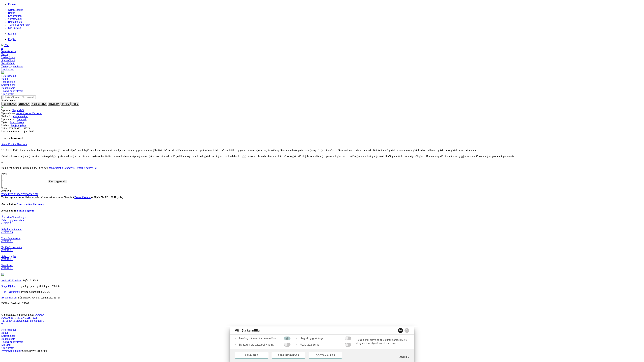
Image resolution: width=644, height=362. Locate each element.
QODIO (39, 314)
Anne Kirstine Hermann (29, 113)
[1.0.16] (404, 357)
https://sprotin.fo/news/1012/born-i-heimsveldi (73, 167)
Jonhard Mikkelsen (11, 280)
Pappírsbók (18, 110)
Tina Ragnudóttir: (11, 291)
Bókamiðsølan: (9, 297)
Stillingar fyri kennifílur (34, 350)
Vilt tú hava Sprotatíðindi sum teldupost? (22, 320)
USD (17, 194)
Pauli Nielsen (17, 122)
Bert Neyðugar (288, 355)
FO (400, 330)
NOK (29, 194)
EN (407, 330)
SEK (35, 194)
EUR (11, 194)
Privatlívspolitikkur (11, 350)
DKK (4, 194)
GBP (23, 194)
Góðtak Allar (325, 355)
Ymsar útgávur (20, 116)
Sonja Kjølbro (18, 125)
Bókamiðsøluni (82, 197)
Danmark (21, 119)
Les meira (251, 355)
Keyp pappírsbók (57, 181)
